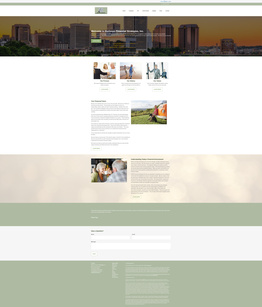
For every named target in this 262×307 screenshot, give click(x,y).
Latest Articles (115, 274)
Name (92, 234)
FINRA (143, 279)
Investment (114, 266)
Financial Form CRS (130, 263)
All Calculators (115, 277)
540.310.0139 (166, 4)
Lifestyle (114, 273)
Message (93, 241)
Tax (113, 270)
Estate (113, 267)
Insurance (114, 269)
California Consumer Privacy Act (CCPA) (160, 274)
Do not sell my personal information (152, 275)
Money (113, 271)
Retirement (114, 265)
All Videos (114, 275)
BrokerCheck (149, 265)
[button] (131, 11)
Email (133, 234)
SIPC (145, 279)
